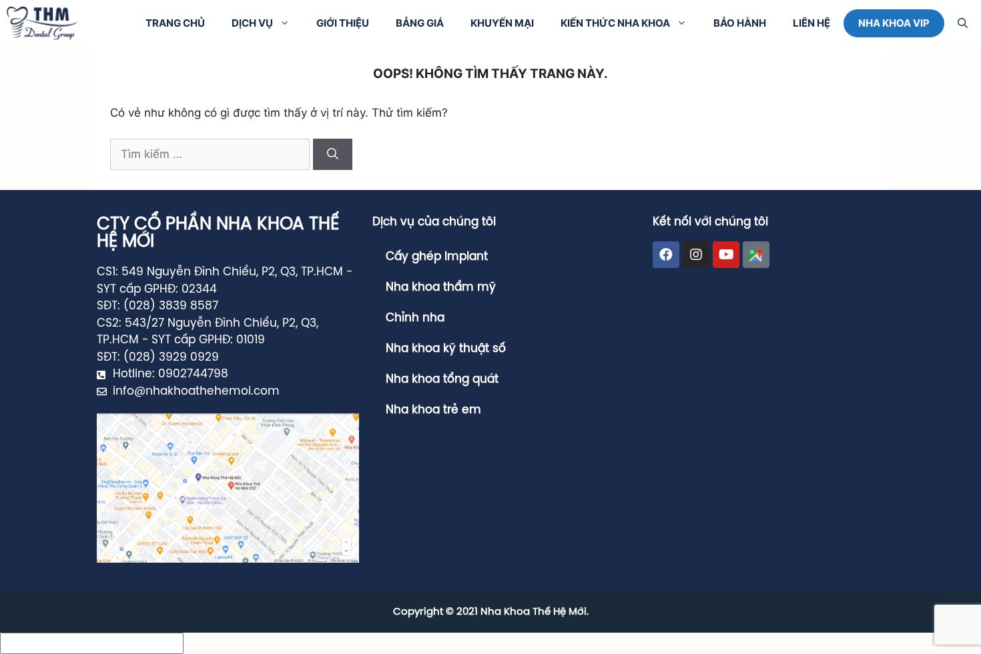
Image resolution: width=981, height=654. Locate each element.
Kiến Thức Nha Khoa (615, 23)
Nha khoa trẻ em (433, 410)
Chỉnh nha (415, 318)
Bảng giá (420, 23)
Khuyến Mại (502, 23)
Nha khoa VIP (894, 23)
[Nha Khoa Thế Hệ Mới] (42, 23)
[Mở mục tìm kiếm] (962, 23)
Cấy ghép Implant (437, 257)
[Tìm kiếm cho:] (211, 154)
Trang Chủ (175, 23)
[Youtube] (726, 254)
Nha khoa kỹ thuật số (446, 349)
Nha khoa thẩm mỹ (441, 287)
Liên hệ (811, 23)
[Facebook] (666, 254)
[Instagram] (696, 254)
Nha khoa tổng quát (442, 379)
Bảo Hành (739, 23)
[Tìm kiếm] (332, 155)
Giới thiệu (342, 23)
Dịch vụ (252, 23)
